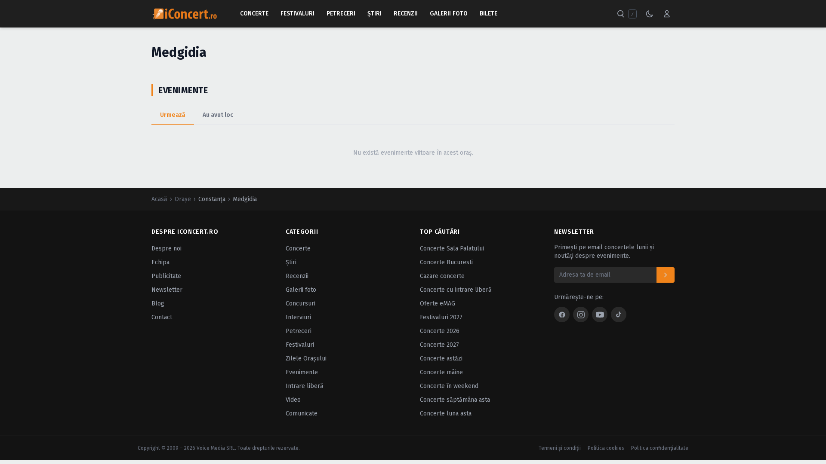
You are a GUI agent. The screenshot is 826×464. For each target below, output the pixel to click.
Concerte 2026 (439, 331)
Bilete (488, 13)
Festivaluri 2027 (441, 317)
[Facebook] (562, 314)
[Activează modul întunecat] (649, 13)
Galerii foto (301, 289)
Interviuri (298, 317)
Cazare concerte (442, 276)
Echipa (160, 262)
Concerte (254, 13)
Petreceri (341, 13)
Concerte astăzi (441, 358)
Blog (157, 303)
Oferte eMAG (437, 303)
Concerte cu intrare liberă (456, 289)
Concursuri (300, 303)
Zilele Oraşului (306, 358)
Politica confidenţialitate (659, 448)
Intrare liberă (305, 386)
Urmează (172, 115)
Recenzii (406, 13)
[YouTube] (599, 314)
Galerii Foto (449, 13)
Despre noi (166, 248)
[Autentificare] (667, 13)
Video (293, 399)
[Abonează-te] (665, 275)
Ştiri (374, 13)
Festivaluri (297, 13)
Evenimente (302, 372)
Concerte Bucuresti (446, 262)
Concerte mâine (441, 372)
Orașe (183, 199)
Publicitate (166, 276)
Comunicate (301, 413)
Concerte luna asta (446, 413)
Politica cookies (606, 448)
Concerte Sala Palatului (452, 248)
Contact (161, 317)
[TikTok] (618, 314)
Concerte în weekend (449, 386)
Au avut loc (218, 115)
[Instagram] (581, 314)
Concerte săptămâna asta (455, 399)
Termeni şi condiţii (560, 448)
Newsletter (166, 289)
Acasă (159, 199)
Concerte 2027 (439, 344)
